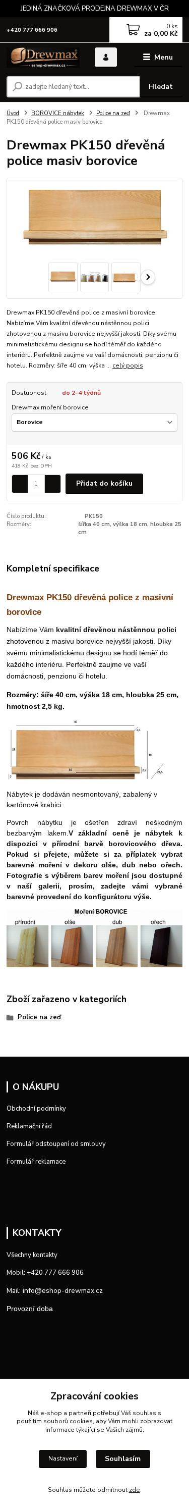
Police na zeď (113, 113)
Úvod (13, 113)
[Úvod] (43, 57)
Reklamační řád (29, 1126)
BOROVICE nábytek (57, 113)
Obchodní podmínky (36, 1108)
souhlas (144, 1413)
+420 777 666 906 (32, 30)
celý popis (127, 365)
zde (134, 1490)
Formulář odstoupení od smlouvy (56, 1144)
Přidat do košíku (104, 483)
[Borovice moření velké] (94, 937)
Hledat (161, 86)
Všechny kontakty (32, 1255)
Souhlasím (123, 1459)
